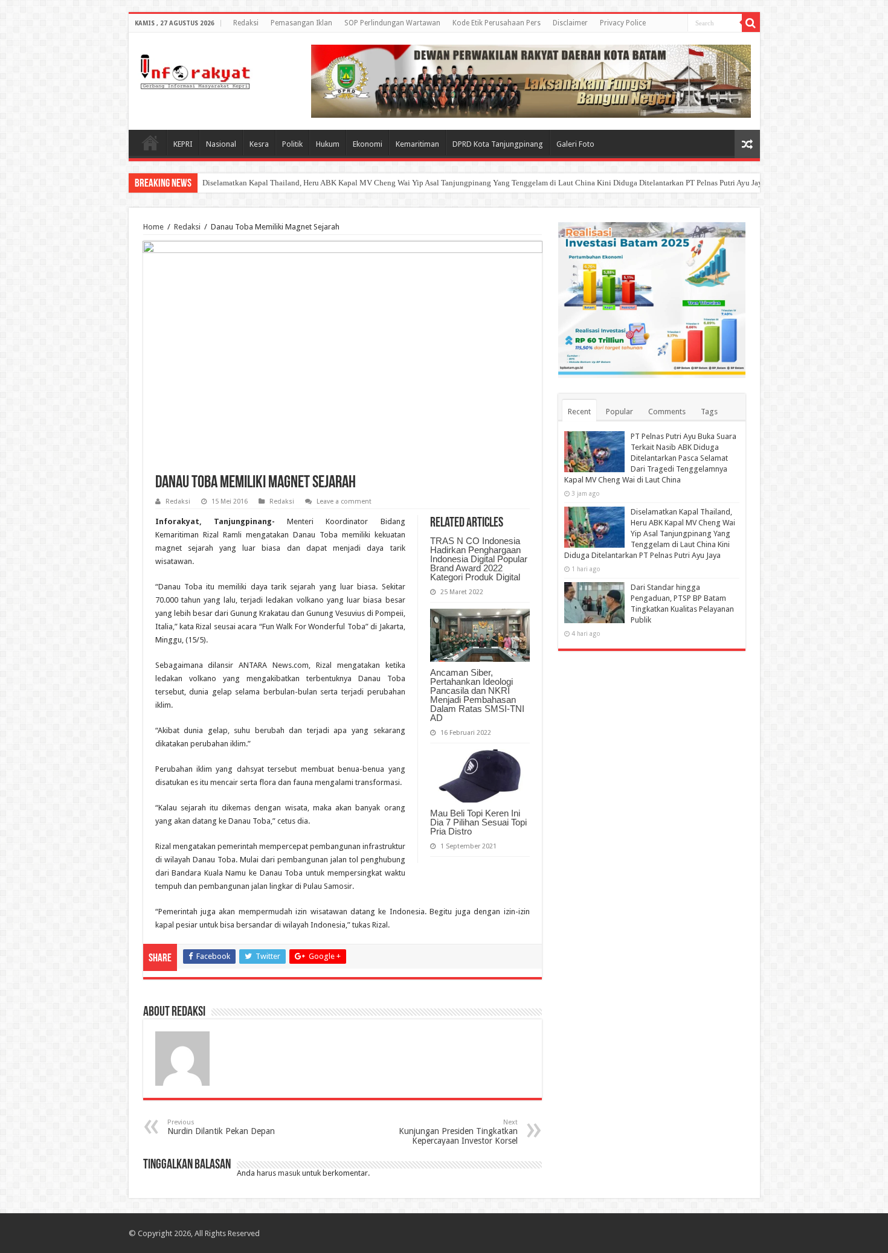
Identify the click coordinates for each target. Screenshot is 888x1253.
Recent (579, 411)
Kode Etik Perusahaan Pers (496, 23)
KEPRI (183, 144)
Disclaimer (570, 23)
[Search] (751, 23)
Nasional (221, 144)
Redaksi (246, 23)
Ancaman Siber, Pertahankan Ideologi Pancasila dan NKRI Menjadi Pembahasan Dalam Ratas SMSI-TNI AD (477, 695)
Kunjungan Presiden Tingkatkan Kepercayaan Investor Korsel (458, 1132)
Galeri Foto (575, 144)
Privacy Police (623, 23)
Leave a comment (344, 501)
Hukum (327, 144)
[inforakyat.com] (195, 69)
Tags (709, 411)
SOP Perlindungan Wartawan (392, 23)
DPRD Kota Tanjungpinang (497, 144)
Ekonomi (367, 144)
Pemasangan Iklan (301, 23)
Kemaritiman (417, 144)
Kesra (259, 144)
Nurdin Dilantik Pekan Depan (221, 1127)
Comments (667, 411)
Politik (292, 144)
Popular (619, 411)
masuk (289, 1173)
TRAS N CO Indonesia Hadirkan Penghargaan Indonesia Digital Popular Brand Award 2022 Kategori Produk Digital (478, 559)
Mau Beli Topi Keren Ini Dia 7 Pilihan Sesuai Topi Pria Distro (478, 822)
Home (150, 142)
